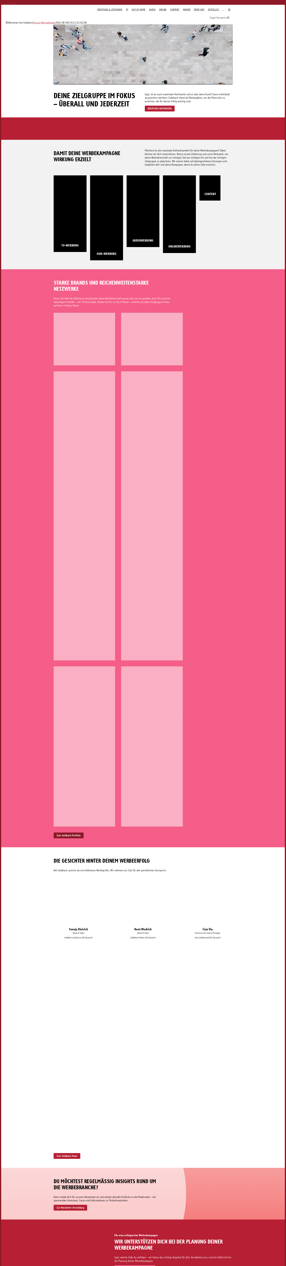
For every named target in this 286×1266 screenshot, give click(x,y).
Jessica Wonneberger (44, 22)
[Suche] (223, 9)
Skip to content (9, 2)
